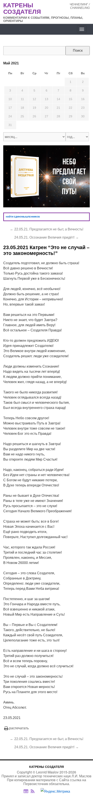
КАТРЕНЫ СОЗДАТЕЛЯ (46, 767)
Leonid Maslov (47, 772)
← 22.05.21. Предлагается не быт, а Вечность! (46, 229)
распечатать (19, 728)
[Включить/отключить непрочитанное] (26, 791)
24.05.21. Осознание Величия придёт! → (46, 237)
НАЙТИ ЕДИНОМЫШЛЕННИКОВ (23, 217)
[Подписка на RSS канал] (35, 791)
